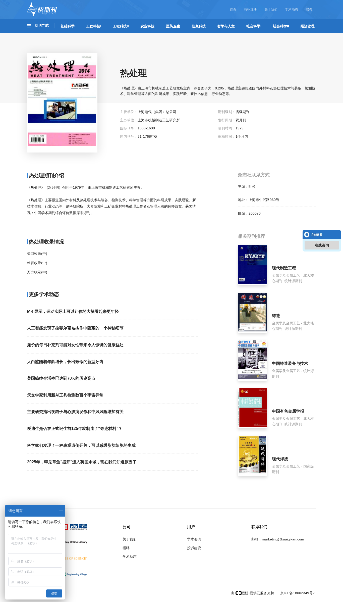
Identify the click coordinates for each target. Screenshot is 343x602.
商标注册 (250, 9)
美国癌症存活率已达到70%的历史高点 (61, 378)
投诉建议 (194, 548)
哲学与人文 (226, 26)
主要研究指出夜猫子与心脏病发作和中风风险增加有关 (75, 412)
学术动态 (291, 9)
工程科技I (93, 26)
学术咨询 (194, 539)
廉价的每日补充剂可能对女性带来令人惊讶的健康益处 (75, 345)
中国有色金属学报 (288, 411)
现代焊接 (280, 459)
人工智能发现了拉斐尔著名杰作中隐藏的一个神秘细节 (75, 328)
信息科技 (199, 26)
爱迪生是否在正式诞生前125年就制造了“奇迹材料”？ (74, 428)
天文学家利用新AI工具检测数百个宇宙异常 (65, 395)
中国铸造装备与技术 (290, 363)
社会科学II (281, 26)
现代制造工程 (284, 268)
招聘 (309, 9)
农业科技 (147, 26)
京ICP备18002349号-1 (297, 593)
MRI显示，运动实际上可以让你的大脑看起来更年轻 (73, 311)
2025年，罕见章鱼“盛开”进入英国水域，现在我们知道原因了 (82, 462)
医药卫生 (173, 26)
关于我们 (270, 9)
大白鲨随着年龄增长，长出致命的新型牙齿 (65, 362)
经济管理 (308, 26)
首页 (233, 9)
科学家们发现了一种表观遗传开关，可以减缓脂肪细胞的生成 (81, 445)
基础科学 (68, 26)
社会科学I (253, 26)
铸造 (276, 316)
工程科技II (121, 26)
